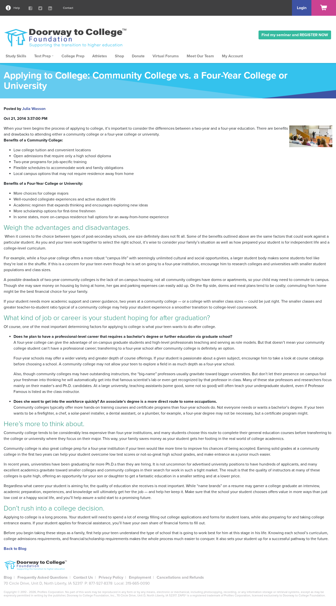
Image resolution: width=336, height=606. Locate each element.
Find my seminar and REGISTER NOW (294, 34)
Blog (8, 577)
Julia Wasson (34, 108)
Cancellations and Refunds (180, 577)
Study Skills (16, 56)
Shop (119, 56)
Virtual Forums (166, 56)
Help (17, 8)
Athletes (99, 56)
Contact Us (83, 577)
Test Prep (42, 56)
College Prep (72, 56)
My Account (232, 56)
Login (301, 7)
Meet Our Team (200, 56)
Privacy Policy (111, 577)
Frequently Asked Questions (42, 577)
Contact (68, 8)
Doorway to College (68, 37)
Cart (323, 8)
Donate (138, 56)
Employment (140, 577)
